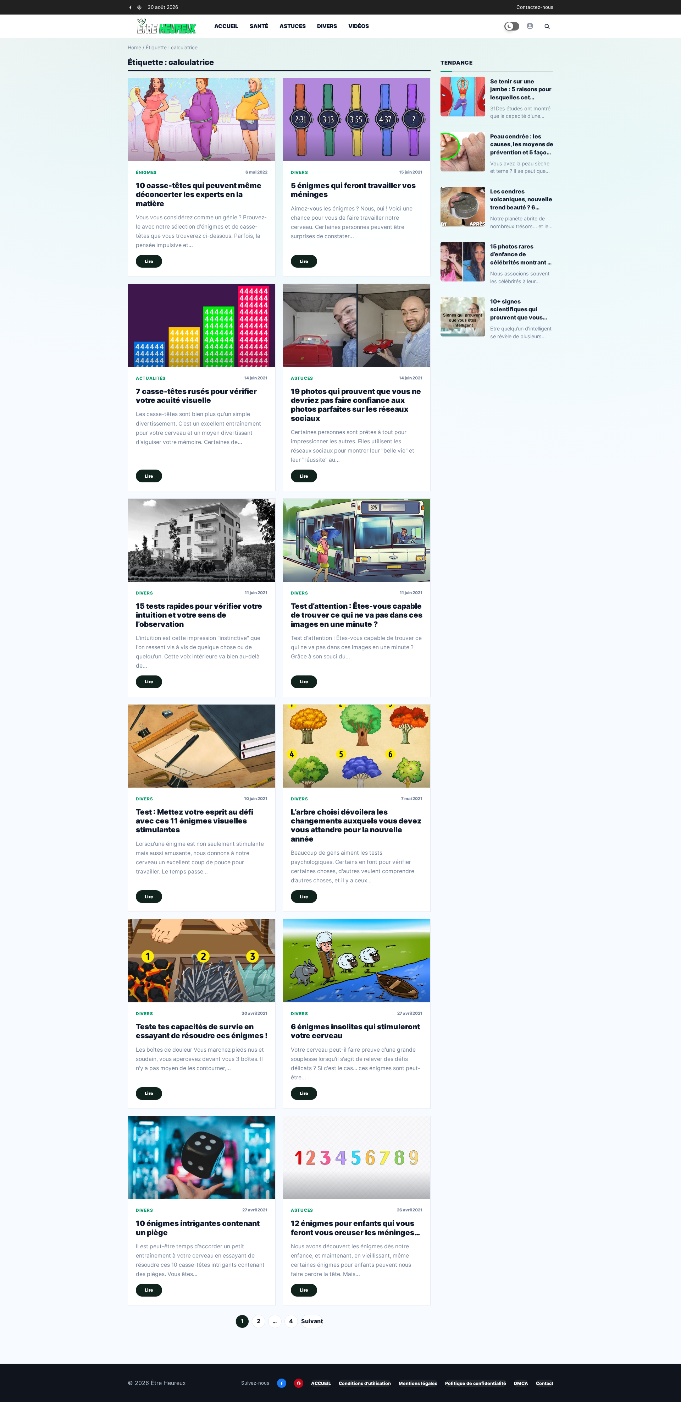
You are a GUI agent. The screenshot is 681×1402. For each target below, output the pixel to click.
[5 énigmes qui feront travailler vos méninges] (356, 119)
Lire (149, 261)
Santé (259, 26)
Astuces (292, 26)
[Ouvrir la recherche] (546, 26)
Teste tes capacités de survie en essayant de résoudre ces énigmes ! (201, 1031)
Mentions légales (418, 1383)
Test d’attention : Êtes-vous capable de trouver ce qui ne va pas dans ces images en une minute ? (356, 615)
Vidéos (358, 26)
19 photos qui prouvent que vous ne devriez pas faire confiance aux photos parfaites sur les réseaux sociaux (356, 405)
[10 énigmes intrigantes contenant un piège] (201, 1157)
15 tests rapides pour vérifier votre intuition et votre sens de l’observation (199, 615)
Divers (327, 26)
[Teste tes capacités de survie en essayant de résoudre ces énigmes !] (201, 960)
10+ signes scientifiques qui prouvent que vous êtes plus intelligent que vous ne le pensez (521, 309)
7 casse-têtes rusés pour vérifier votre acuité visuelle (196, 396)
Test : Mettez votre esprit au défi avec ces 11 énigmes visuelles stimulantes (194, 820)
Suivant (312, 1321)
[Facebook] (130, 7)
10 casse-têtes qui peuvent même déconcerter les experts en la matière (198, 194)
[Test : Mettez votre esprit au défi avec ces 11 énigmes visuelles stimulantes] (201, 746)
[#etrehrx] (529, 26)
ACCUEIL (321, 1383)
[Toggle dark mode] (511, 26)
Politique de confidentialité (475, 1383)
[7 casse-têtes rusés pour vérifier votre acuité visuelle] (201, 325)
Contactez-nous (534, 7)
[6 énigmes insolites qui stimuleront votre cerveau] (356, 960)
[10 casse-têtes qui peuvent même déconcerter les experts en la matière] (201, 119)
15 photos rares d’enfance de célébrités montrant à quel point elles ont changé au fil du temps (521, 254)
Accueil (226, 26)
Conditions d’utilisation (365, 1383)
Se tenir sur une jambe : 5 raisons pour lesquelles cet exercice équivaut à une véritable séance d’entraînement (521, 89)
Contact (544, 1383)
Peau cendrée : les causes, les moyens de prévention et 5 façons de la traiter (521, 144)
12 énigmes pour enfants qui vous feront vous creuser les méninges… (355, 1228)
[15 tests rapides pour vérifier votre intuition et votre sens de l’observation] (201, 540)
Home (134, 47)
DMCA (521, 1383)
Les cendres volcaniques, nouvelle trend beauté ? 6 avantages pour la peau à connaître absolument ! (521, 199)
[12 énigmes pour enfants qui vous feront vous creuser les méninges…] (356, 1157)
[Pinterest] (139, 7)
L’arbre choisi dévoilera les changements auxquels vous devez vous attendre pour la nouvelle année (356, 825)
